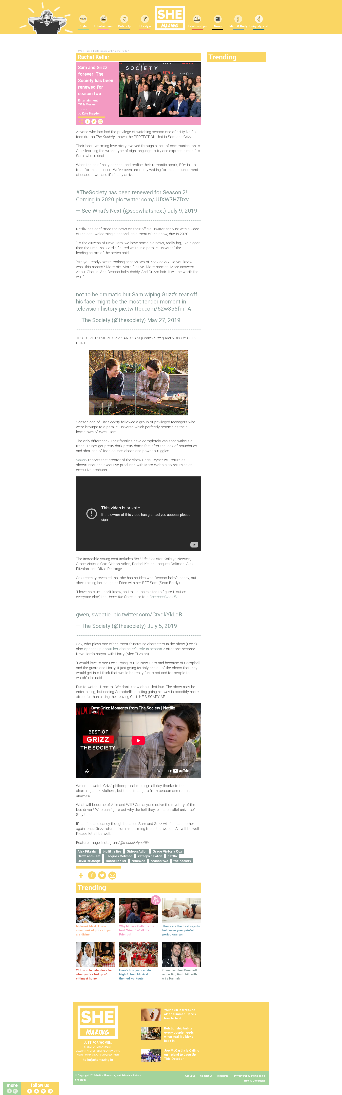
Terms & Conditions (253, 1080)
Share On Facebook (87, 121)
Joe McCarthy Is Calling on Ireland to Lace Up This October (181, 1055)
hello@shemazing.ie (98, 1060)
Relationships (197, 26)
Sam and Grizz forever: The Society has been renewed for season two (95, 80)
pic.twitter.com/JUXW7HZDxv (152, 199)
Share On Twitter (94, 121)
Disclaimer (223, 1075)
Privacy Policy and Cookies (249, 1075)
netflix (172, 856)
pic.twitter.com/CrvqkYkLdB (147, 614)
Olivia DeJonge (89, 861)
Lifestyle (145, 26)
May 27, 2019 (163, 320)
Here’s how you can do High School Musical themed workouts (135, 974)
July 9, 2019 (182, 211)
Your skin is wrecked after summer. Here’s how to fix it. (180, 1014)
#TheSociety (91, 192)
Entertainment (104, 26)
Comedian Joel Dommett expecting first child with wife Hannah (179, 974)
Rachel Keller (116, 861)
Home (79, 51)
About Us (190, 1075)
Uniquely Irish (259, 26)
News (218, 26)
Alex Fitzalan (88, 851)
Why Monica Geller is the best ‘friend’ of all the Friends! (136, 930)
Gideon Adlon (137, 851)
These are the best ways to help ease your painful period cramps (181, 930)
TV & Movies (87, 104)
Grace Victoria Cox (167, 851)
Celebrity (124, 26)
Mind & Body (238, 26)
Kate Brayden (91, 113)
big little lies (112, 851)
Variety (81, 460)
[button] (16, 1091)
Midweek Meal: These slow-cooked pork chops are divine (93, 930)
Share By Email (100, 121)
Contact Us (206, 1075)
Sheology (80, 1079)
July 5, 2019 (162, 626)
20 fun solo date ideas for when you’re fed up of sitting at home (94, 974)
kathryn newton (150, 856)
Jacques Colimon (119, 856)
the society (182, 861)
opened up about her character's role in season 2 (124, 649)
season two (159, 861)
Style (83, 26)
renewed (138, 861)
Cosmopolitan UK (163, 596)
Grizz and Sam (89, 856)
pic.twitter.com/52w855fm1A (155, 308)
